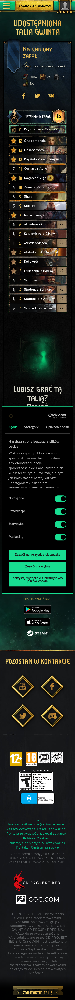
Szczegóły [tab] (31, 427)
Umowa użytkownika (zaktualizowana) (36, 824)
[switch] (60, 511)
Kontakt (22, 847)
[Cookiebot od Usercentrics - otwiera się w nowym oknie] (50, 416)
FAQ (36, 820)
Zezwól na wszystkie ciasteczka (37, 555)
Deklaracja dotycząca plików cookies (36, 843)
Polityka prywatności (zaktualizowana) (36, 834)
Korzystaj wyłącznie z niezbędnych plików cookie (37, 580)
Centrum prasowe (45, 847)
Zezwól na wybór (37, 566)
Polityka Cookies (36, 838)
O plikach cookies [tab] (58, 427)
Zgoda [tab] (13, 427)
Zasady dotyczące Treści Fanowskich (36, 829)
